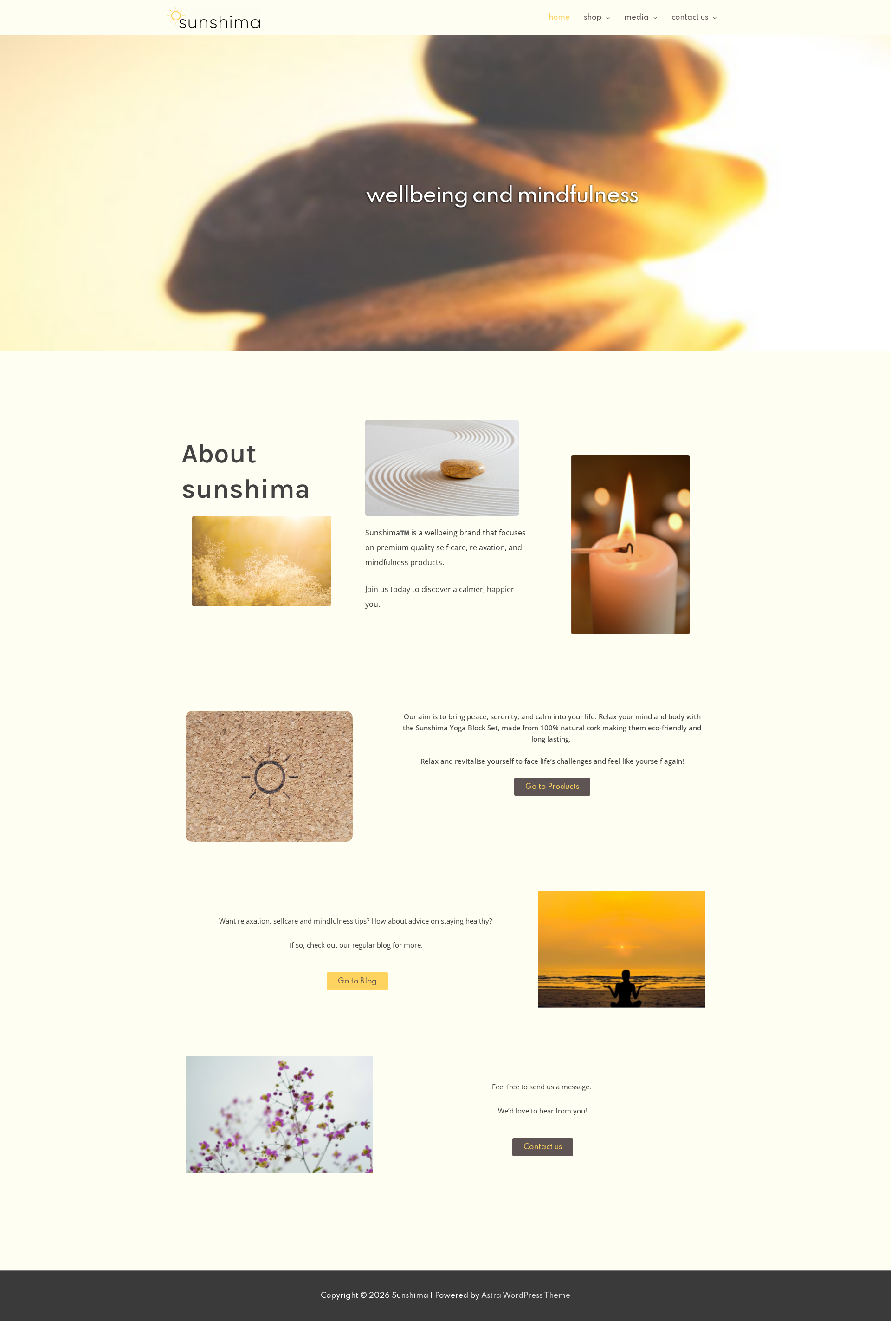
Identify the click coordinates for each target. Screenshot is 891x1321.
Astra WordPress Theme (525, 1296)
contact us (689, 17)
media (636, 17)
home (559, 17)
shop (592, 17)
